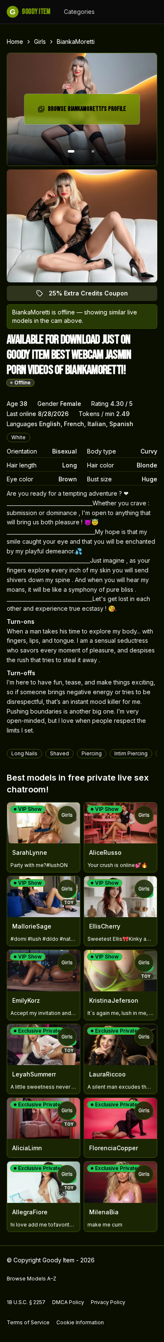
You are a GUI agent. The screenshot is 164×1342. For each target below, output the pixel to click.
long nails (24, 753)
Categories (79, 11)
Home (15, 41)
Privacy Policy (108, 1302)
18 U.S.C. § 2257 (26, 1302)
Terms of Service (28, 1322)
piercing (92, 753)
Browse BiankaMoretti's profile (87, 111)
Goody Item (30, 11)
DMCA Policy (68, 1302)
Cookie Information (80, 1322)
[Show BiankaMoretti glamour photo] (93, 151)
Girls (40, 41)
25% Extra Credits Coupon (93, 295)
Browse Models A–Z (31, 1278)
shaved (59, 753)
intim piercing (131, 753)
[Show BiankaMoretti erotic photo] (71, 151)
